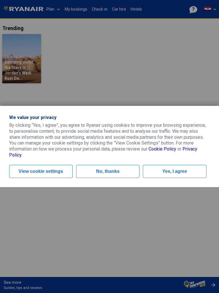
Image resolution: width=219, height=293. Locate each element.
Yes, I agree (174, 171)
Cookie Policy (162, 149)
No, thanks (107, 171)
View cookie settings (41, 171)
